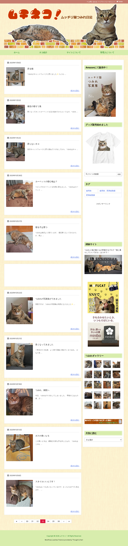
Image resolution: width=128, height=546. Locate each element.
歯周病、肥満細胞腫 (107, 191)
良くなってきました (44, 344)
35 (53, 521)
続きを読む (75, 90)
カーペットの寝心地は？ (46, 181)
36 (59, 521)
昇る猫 (30, 68)
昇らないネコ (33, 144)
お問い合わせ (92, 2)
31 (32, 521)
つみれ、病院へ (42, 390)
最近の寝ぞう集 (34, 106)
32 (37, 521)
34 (48, 521)
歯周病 (88, 191)
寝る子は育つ (41, 227)
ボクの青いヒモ (42, 435)
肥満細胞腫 (90, 195)
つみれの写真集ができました (48, 298)
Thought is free (77, 540)
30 (27, 521)
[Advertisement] (42, 275)
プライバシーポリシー (107, 2)
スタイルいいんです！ (45, 481)
